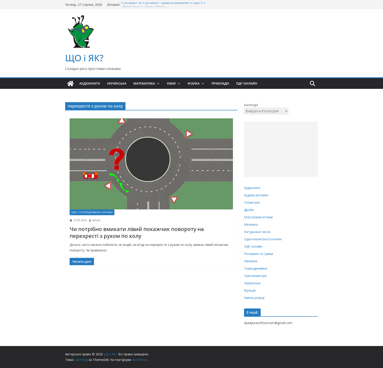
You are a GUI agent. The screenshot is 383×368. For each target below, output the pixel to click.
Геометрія (252, 202)
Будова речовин (256, 195)
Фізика (193, 83)
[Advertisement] (281, 149)
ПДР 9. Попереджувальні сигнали (92, 212)
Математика (144, 83)
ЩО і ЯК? (84, 58)
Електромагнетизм (258, 217)
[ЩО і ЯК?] (70, 83)
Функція (250, 290)
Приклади (220, 83)
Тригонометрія (255, 276)
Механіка (251, 224)
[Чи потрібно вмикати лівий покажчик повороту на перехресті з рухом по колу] (151, 163)
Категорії (251, 105)
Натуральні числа (257, 232)
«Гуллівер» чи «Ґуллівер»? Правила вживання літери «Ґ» (163, 4)
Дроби (249, 210)
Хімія (171, 83)
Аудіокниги (89, 83)
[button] (157, 83)
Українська (116, 83)
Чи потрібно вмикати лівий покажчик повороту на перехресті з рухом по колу (137, 232)
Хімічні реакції (254, 298)
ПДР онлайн (246, 83)
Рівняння (250, 261)
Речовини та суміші (258, 254)
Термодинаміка (255, 268)
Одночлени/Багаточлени (262, 239)
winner (96, 220)
